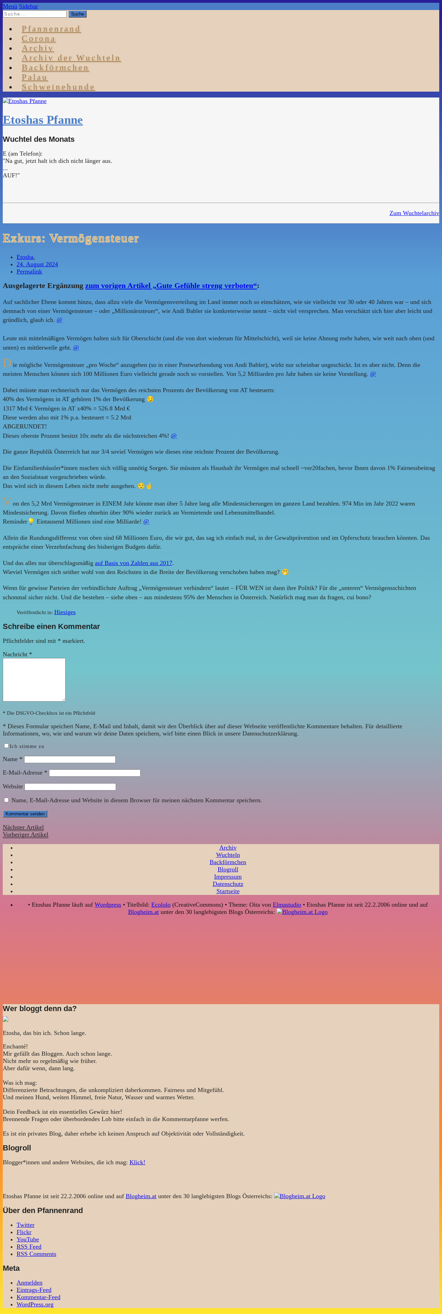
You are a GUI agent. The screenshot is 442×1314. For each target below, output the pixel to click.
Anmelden (29, 1282)
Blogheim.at (143, 911)
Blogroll (228, 869)
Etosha (25, 256)
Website (13, 786)
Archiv (228, 847)
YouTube (28, 1239)
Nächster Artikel (23, 827)
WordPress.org (35, 1304)
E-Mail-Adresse (25, 772)
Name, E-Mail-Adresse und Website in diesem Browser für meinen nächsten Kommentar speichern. (136, 800)
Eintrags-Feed (34, 1289)
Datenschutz (228, 883)
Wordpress (108, 904)
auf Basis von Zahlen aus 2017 (133, 562)
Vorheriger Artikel (25, 834)
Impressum (228, 876)
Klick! (137, 1162)
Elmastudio (287, 904)
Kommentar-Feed (38, 1297)
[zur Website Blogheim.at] (302, 911)
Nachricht (17, 654)
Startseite (228, 891)
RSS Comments (36, 1253)
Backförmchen (55, 67)
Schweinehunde (58, 86)
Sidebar (28, 6)
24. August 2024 (37, 264)
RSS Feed (29, 1246)
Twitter (26, 1224)
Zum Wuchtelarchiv (414, 213)
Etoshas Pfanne (43, 120)
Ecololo (161, 904)
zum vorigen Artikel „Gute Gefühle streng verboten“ (171, 285)
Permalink (29, 271)
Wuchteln (228, 854)
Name (12, 759)
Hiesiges (65, 612)
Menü (10, 6)
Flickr (24, 1232)
